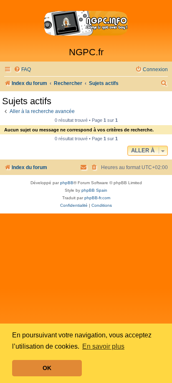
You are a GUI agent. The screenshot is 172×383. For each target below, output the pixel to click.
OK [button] (47, 368)
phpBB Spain (94, 190)
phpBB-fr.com (97, 197)
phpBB (66, 182)
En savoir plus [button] (103, 346)
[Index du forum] (86, 23)
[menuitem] (22, 69)
